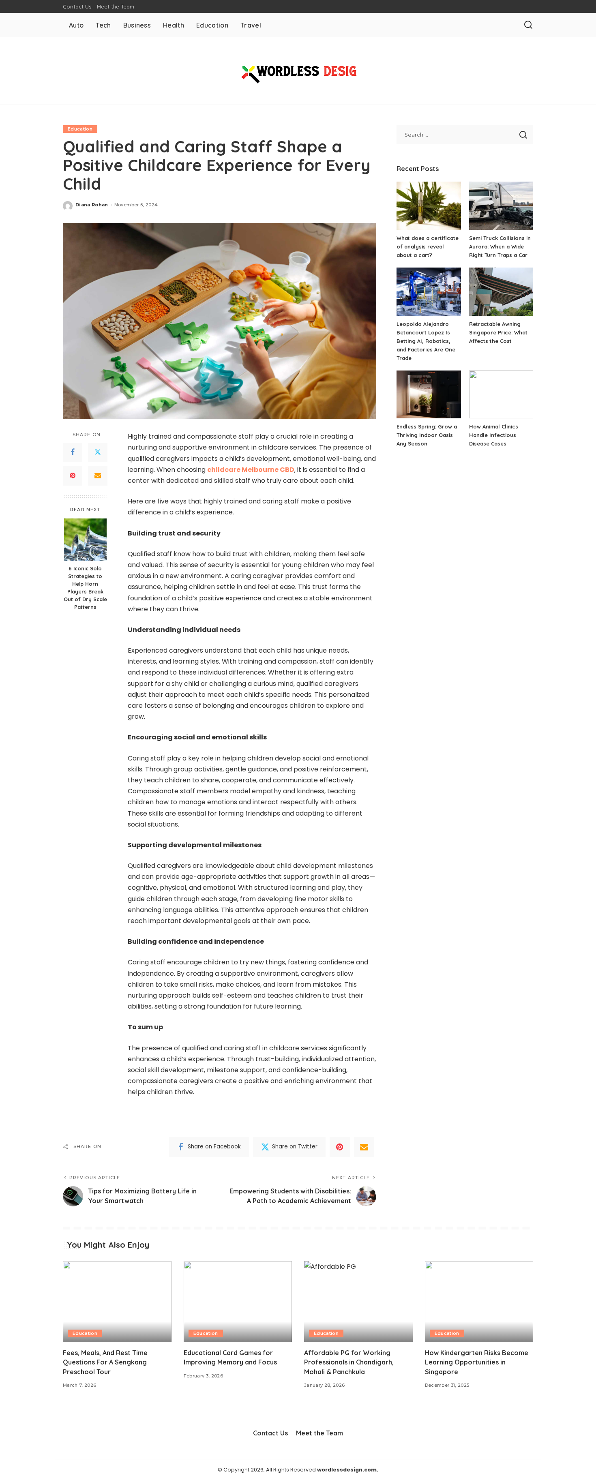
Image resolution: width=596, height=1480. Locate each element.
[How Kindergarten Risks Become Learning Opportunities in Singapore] (479, 1302)
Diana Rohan (91, 205)
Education (80, 129)
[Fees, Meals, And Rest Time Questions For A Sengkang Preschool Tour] (117, 1302)
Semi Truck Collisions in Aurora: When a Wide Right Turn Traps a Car (500, 246)
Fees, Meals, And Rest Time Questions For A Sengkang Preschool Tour (105, 1362)
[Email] (97, 476)
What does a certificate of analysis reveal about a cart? (428, 246)
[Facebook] (72, 452)
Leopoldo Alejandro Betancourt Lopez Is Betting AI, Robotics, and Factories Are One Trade (426, 341)
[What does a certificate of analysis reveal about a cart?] (429, 206)
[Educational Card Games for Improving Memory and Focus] (238, 1302)
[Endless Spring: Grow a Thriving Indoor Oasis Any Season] (429, 395)
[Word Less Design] (298, 71)
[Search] (528, 25)
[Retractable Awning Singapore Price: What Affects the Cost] (501, 292)
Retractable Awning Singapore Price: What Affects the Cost (498, 332)
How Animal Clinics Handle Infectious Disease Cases (493, 435)
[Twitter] (97, 452)
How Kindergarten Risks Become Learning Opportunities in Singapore (476, 1362)
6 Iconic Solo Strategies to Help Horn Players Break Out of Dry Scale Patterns (85, 587)
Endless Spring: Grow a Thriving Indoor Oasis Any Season (427, 435)
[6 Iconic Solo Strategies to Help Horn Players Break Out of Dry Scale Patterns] (85, 539)
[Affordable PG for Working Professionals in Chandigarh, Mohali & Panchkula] (358, 1302)
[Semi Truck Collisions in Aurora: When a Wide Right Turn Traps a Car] (501, 206)
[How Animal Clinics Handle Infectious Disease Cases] (501, 395)
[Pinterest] (72, 476)
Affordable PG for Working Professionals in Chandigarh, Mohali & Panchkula (349, 1362)
